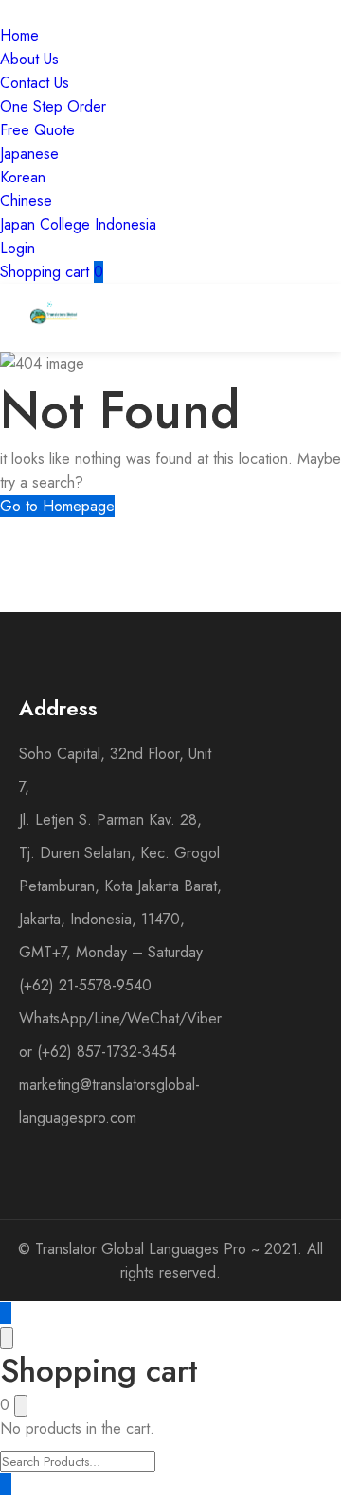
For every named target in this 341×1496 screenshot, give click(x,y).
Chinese (26, 201)
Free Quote (37, 130)
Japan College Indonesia (78, 224)
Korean (22, 177)
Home (19, 35)
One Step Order (53, 106)
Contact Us (34, 83)
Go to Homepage (57, 506)
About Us (29, 59)
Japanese (29, 153)
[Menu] (262, 317)
